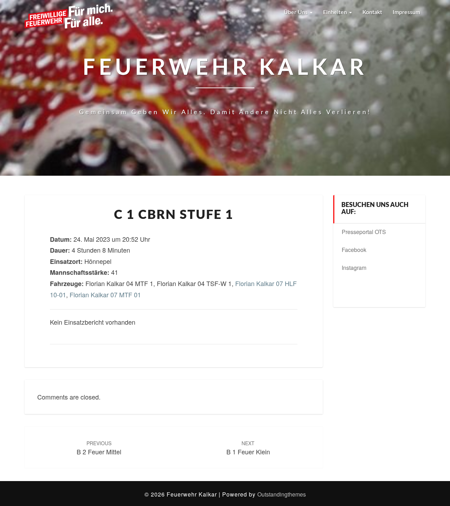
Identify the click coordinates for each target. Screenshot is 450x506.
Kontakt (372, 12)
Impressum (406, 12)
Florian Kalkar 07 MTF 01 (105, 294)
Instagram (354, 268)
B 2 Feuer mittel (99, 448)
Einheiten (335, 12)
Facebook (354, 250)
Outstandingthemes (281, 494)
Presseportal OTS (364, 232)
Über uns (296, 12)
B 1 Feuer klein (248, 448)
